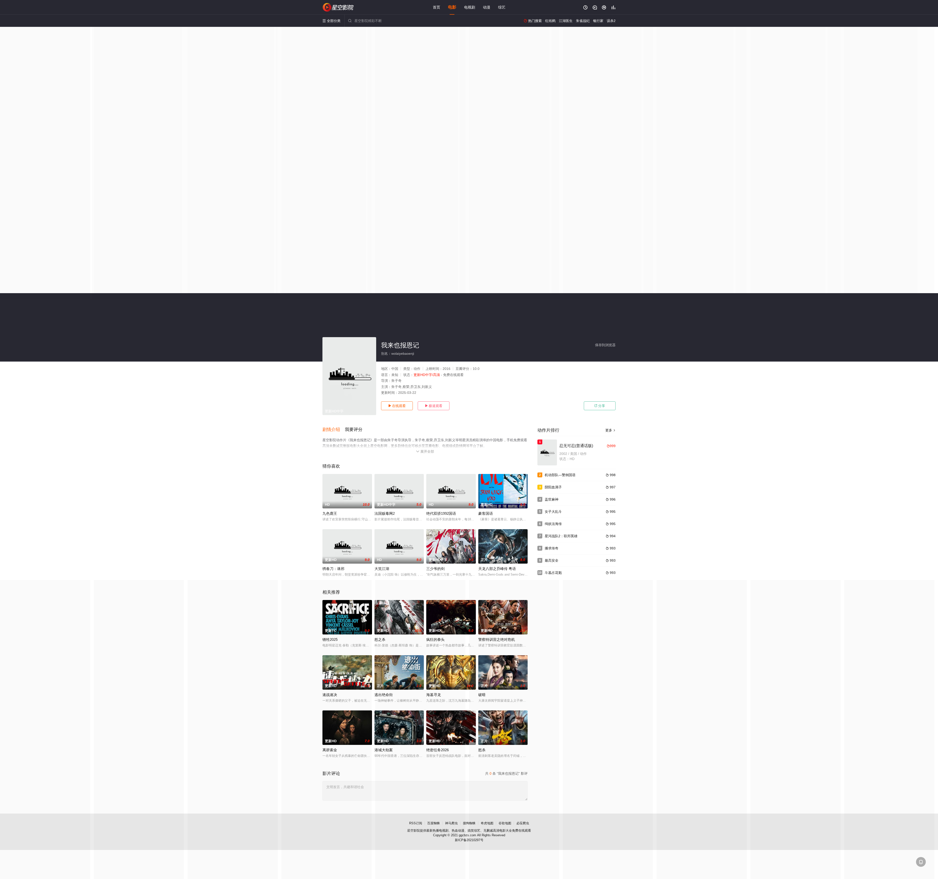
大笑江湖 (381, 569)
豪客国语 (485, 513)
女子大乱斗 (553, 512)
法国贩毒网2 (384, 513)
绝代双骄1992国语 (441, 513)
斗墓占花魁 (553, 573)
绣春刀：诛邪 (333, 569)
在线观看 (397, 406)
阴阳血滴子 (553, 487)
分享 (599, 406)
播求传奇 (551, 548)
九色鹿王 (329, 513)
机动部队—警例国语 (560, 475)
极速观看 (433, 406)
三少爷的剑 (435, 569)
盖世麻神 (551, 499)
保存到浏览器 (605, 345)
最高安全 (551, 560)
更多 (610, 430)
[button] (333, 429)
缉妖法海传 (553, 524)
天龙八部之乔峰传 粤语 (497, 569)
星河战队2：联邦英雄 (561, 536)
